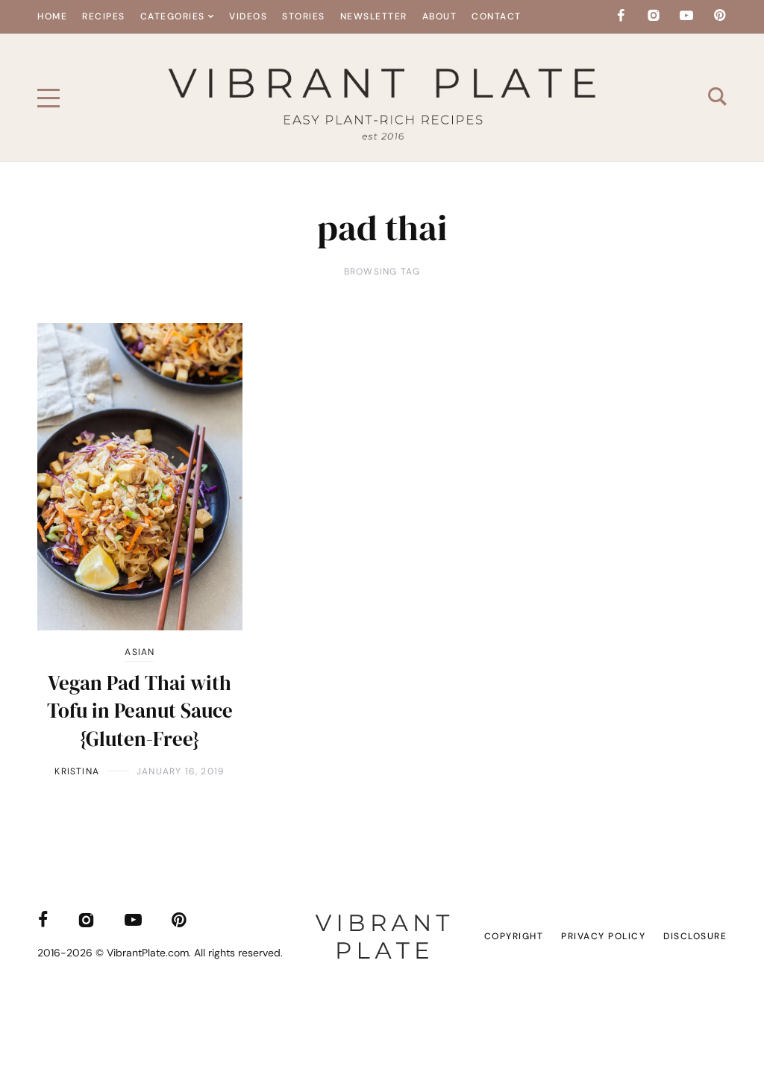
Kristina (76, 771)
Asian (139, 652)
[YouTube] (686, 15)
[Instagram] (653, 15)
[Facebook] (620, 15)
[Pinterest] (719, 15)
